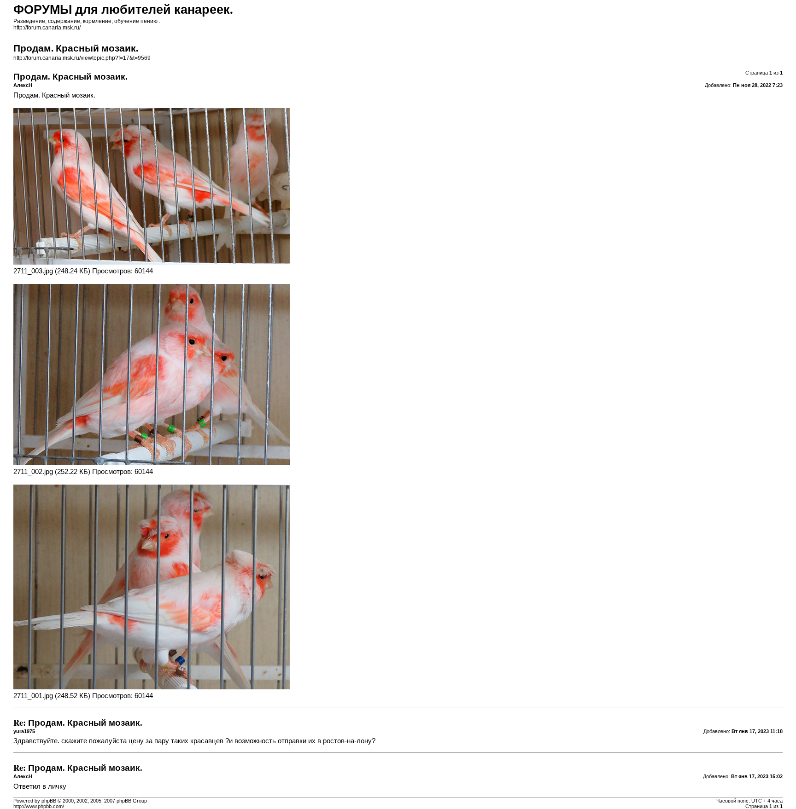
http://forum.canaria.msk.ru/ (47, 27)
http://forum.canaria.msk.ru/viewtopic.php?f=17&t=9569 (82, 58)
